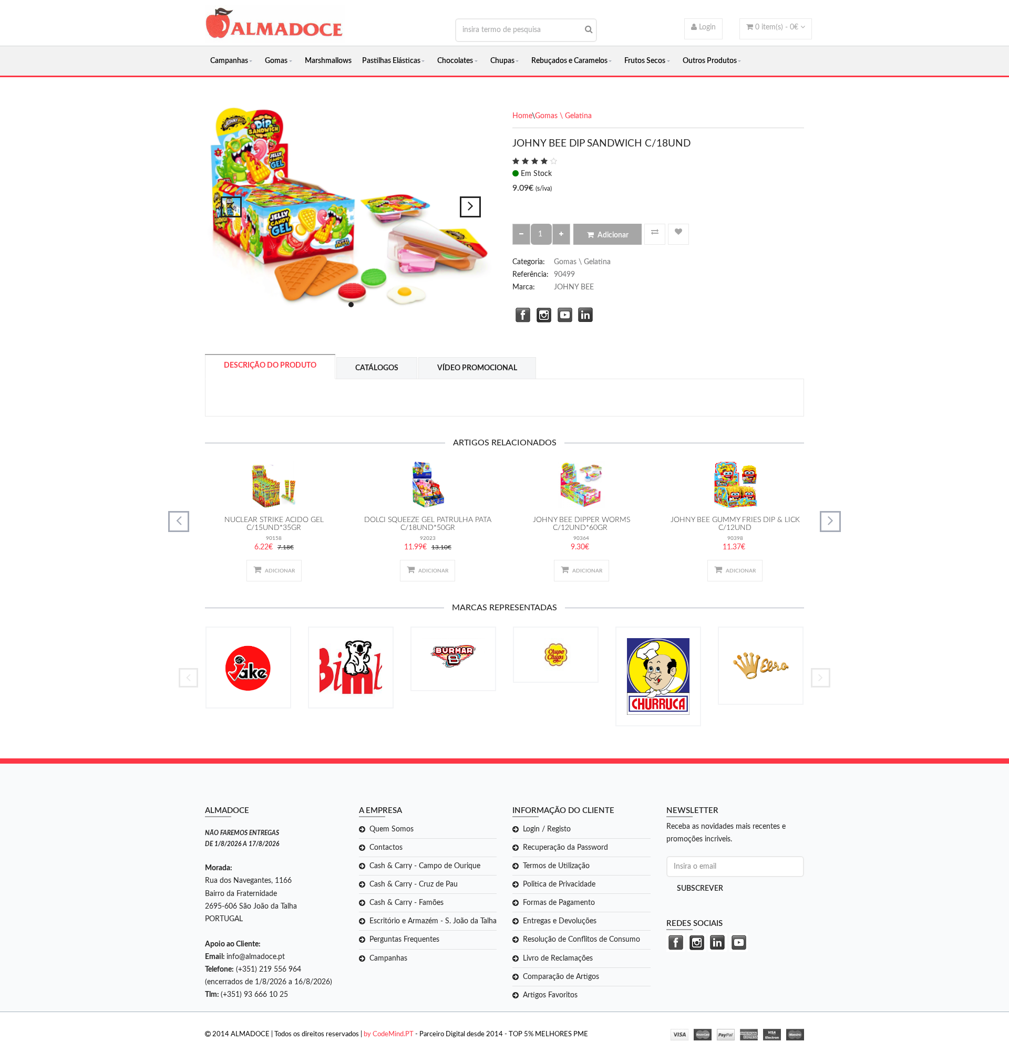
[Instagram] (541, 314)
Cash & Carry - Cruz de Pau (413, 884)
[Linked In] (583, 314)
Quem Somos (391, 829)
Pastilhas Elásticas (391, 61)
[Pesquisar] (588, 29)
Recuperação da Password (565, 847)
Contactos (386, 847)
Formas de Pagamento (559, 902)
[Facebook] (520, 314)
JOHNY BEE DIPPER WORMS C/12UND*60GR (581, 524)
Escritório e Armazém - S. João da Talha (433, 921)
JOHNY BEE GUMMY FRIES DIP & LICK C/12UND (735, 524)
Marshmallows (328, 61)
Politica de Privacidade (559, 884)
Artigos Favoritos (550, 995)
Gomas (276, 61)
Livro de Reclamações (558, 958)
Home (522, 116)
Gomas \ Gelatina (563, 116)
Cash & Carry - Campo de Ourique (424, 866)
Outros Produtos (710, 61)
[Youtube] (562, 314)
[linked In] (716, 942)
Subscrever (700, 888)
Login (706, 27)
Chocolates (455, 61)
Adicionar (613, 235)
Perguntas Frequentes (404, 939)
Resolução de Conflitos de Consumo (581, 939)
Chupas (502, 61)
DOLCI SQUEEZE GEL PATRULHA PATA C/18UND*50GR (427, 524)
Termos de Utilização (556, 866)
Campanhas (229, 61)
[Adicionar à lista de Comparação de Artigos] (654, 234)
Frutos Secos (644, 61)
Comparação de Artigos (561, 977)
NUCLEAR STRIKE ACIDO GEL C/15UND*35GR (274, 524)
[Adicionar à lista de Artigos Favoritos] (678, 234)
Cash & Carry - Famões (406, 902)
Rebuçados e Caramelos (569, 61)
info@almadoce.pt (255, 957)
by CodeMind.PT (389, 1034)
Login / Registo (547, 829)
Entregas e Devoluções (559, 921)
